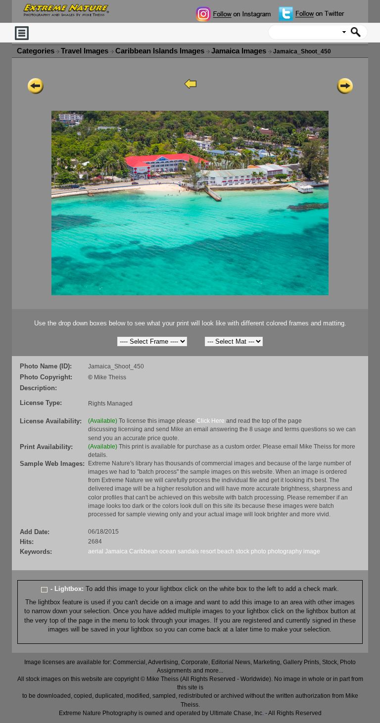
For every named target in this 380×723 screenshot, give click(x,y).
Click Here (210, 420)
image (311, 551)
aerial (95, 551)
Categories (35, 51)
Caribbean (143, 551)
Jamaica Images (239, 51)
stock (242, 551)
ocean (167, 551)
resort (208, 551)
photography (285, 551)
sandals (188, 551)
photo (258, 551)
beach (225, 551)
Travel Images (85, 51)
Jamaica (116, 551)
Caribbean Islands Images (160, 51)
